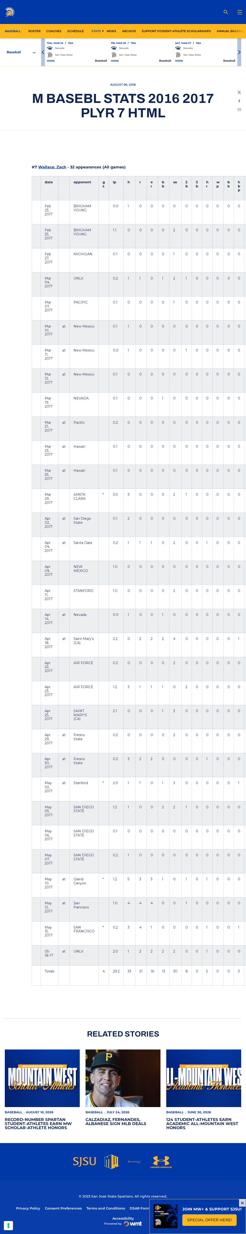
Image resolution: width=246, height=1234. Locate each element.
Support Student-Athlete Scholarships (176, 31)
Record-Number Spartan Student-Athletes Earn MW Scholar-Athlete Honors (38, 1123)
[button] (43, 52)
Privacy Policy (28, 1208)
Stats (96, 31)
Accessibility (123, 1218)
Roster (34, 31)
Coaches (54, 31)
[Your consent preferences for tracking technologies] (8, 1225)
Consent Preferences (63, 1208)
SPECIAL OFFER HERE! (212, 1221)
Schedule (75, 31)
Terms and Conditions (105, 1208)
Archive (129, 31)
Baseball (13, 1112)
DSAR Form (140, 1208)
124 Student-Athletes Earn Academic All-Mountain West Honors (202, 1123)
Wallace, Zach (52, 167)
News (111, 31)
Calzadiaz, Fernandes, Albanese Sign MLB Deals (116, 1121)
